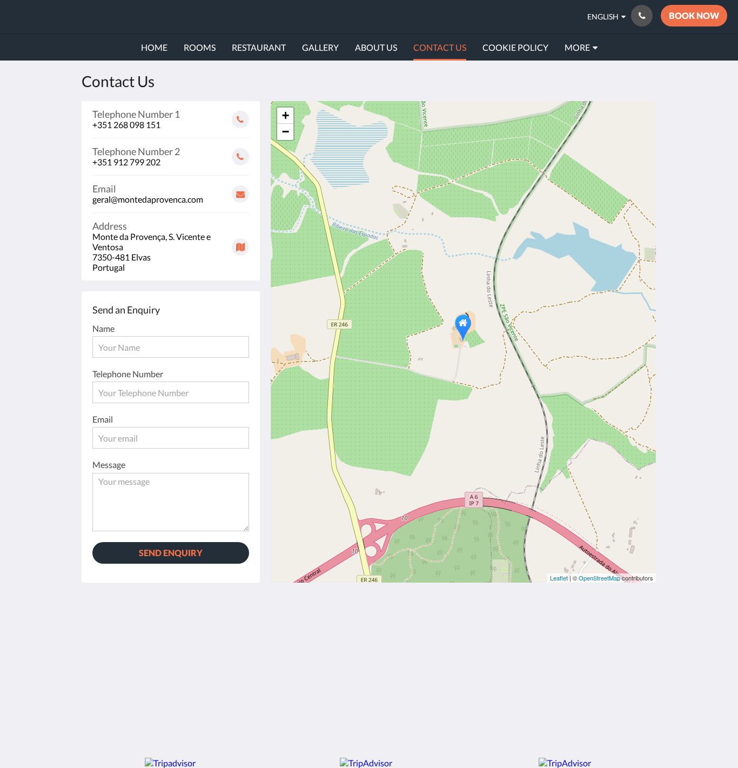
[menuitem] (154, 47)
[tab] (322, 612)
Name (103, 328)
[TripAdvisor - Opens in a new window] (605, 636)
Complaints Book (312, 667)
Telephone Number (127, 374)
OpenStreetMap (599, 577)
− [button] (285, 131)
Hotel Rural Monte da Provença (124, 16)
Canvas (632, 712)
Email (102, 419)
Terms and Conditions (320, 630)
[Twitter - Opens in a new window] (635, 636)
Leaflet (559, 577)
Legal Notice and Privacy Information (317, 643)
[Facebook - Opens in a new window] (545, 636)
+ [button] (285, 115)
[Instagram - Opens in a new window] (575, 636)
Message (108, 464)
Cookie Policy (305, 657)
